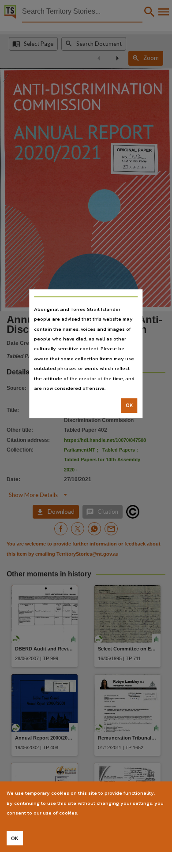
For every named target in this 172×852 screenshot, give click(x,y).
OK (129, 406)
